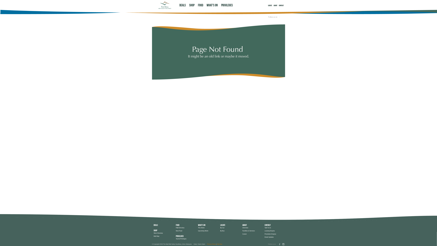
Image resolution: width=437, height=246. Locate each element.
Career (244, 234)
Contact (281, 5)
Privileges (227, 5)
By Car (222, 228)
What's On (212, 5)
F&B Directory (180, 228)
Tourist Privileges (181, 239)
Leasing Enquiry (270, 231)
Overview (245, 228)
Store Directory (158, 233)
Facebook (279, 17)
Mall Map (156, 236)
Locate (270, 5)
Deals (182, 5)
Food (200, 5)
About (275, 5)
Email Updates (269, 237)
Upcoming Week (203, 231)
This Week (201, 228)
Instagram (283, 17)
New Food (179, 231)
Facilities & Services (248, 231)
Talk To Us (268, 228)
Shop (191, 5)
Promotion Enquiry (270, 234)
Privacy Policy (211, 244)
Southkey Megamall (165, 5)
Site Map (219, 244)
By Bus (222, 231)
